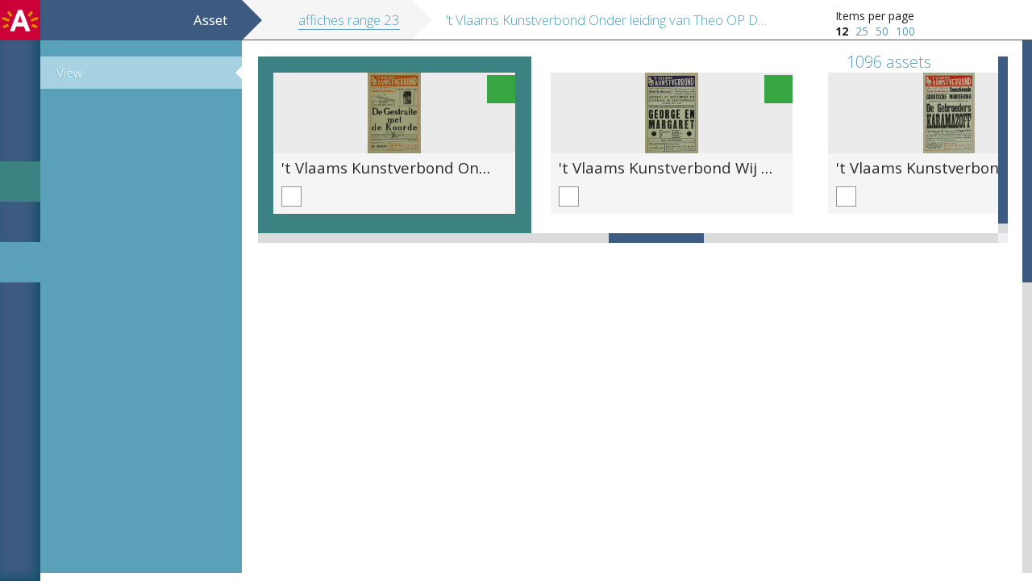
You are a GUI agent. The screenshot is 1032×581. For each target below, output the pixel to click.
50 (882, 31)
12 (841, 31)
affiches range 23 (349, 19)
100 (905, 31)
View (69, 73)
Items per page (874, 15)
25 (861, 31)
